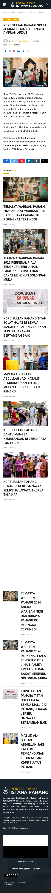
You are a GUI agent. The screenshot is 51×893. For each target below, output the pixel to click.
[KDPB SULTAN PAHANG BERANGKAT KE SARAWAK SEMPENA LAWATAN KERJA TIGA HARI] (25, 465)
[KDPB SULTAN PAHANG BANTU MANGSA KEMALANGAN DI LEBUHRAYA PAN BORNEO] (25, 413)
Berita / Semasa (11, 20)
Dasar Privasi (8, 828)
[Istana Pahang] (26, 4)
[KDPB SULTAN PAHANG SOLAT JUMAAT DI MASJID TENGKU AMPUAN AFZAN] (25, 86)
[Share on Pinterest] (14, 51)
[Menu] (4, 4)
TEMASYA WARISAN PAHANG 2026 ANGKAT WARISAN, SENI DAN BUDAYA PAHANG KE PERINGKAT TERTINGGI (32, 611)
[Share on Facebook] (5, 51)
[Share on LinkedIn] (18, 51)
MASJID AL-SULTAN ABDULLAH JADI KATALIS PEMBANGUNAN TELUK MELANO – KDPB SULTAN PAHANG (21, 382)
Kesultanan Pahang (20, 41)
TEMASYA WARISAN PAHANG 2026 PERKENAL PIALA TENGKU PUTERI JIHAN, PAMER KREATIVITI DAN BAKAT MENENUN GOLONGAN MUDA (34, 660)
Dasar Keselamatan (21, 828)
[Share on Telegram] (23, 51)
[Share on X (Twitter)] (10, 51)
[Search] (46, 4)
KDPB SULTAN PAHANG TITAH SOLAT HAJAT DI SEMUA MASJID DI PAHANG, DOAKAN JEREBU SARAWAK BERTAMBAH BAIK (24, 327)
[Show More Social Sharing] (28, 51)
